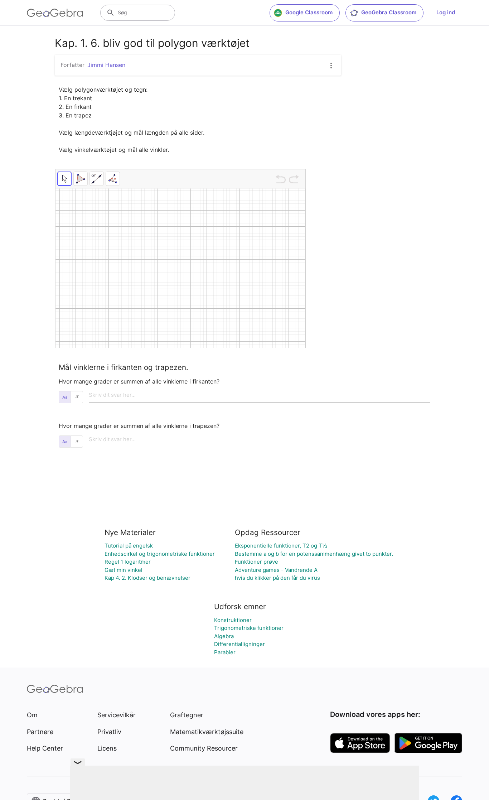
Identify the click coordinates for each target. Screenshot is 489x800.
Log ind (445, 12)
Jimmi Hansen (106, 64)
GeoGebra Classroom (388, 12)
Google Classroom (309, 12)
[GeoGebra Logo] (55, 13)
